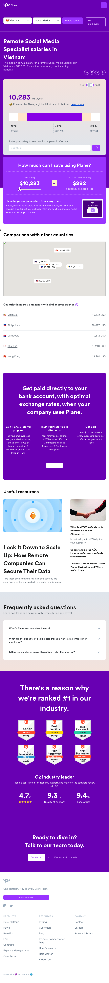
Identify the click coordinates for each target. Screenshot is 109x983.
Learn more (77, 104)
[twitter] (98, 72)
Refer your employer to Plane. (21, 212)
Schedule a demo (26, 897)
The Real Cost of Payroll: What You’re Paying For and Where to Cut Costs (87, 567)
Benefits (8, 933)
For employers (93, 22)
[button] (49, 268)
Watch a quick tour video (66, 857)
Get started (36, 857)
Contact (79, 922)
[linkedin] (103, 72)
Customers (45, 927)
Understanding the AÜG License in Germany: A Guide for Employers (86, 553)
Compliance (10, 956)
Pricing (43, 922)
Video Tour (45, 959)
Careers (79, 927)
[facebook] (92, 72)
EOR (5, 939)
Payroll (7, 927)
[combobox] (35, 20)
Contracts (8, 944)
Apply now (54, 465)
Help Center (46, 953)
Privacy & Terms (84, 933)
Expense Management (16, 950)
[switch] (90, 85)
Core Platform (11, 922)
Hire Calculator (47, 948)
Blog (41, 933)
